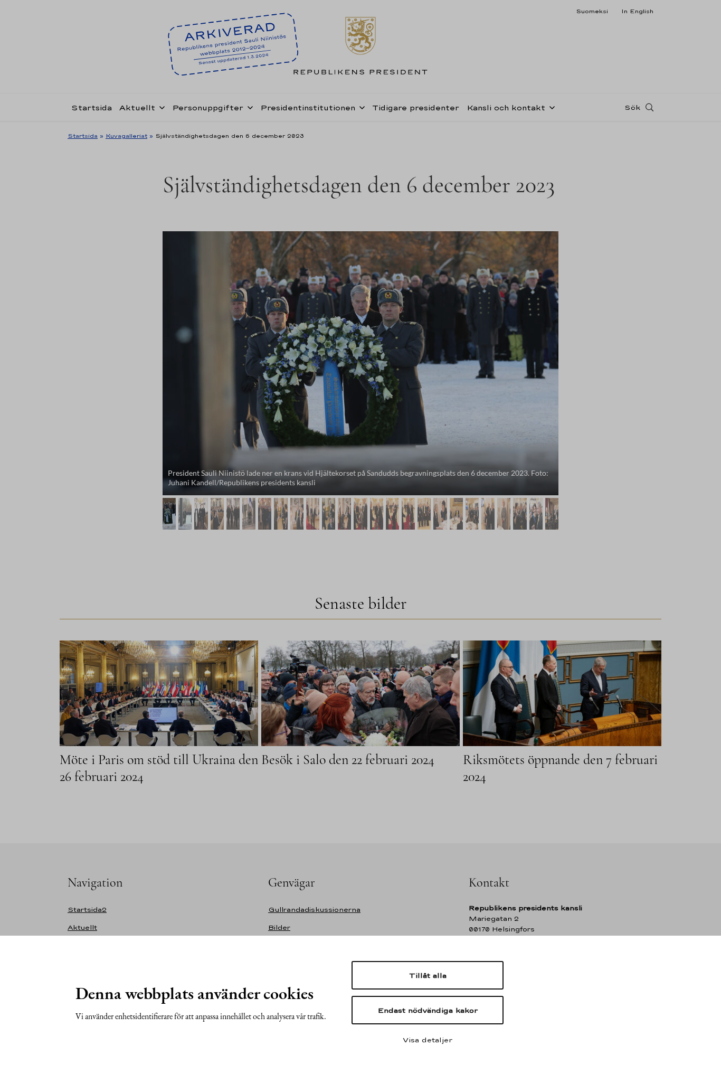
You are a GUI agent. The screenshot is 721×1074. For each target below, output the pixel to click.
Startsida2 (87, 909)
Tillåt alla (428, 975)
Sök (632, 107)
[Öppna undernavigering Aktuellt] (160, 106)
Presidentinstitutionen (307, 107)
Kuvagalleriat (126, 135)
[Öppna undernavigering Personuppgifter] (248, 106)
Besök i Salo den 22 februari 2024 (347, 759)
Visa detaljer (427, 1039)
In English (637, 11)
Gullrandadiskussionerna (314, 909)
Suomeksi (592, 11)
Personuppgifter (207, 107)
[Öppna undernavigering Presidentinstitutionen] (360, 106)
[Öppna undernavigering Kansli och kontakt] (550, 106)
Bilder (279, 927)
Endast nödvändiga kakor (428, 1010)
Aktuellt (137, 107)
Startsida (91, 107)
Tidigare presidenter (415, 107)
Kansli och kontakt (506, 107)
